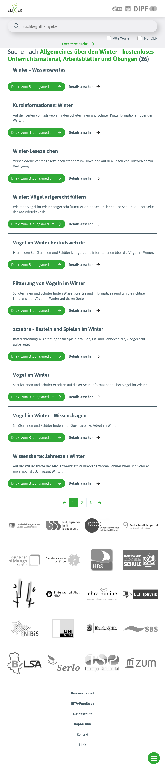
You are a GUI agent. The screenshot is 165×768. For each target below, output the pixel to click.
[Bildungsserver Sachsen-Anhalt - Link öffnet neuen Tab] (24, 663)
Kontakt (82, 734)
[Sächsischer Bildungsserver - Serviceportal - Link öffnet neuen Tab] (140, 628)
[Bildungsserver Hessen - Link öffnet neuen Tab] (24, 594)
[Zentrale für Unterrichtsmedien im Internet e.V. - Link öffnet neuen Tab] (140, 663)
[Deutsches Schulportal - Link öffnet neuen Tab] (140, 525)
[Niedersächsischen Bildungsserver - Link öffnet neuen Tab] (24, 628)
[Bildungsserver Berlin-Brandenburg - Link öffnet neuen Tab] (63, 525)
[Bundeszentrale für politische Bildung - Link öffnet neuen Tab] (102, 525)
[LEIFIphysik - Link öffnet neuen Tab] (140, 594)
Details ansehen (81, 87)
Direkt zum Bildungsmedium (33, 87)
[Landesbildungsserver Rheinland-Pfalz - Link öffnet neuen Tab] (102, 628)
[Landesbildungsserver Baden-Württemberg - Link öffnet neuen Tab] (24, 525)
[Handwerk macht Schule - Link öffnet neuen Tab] (140, 560)
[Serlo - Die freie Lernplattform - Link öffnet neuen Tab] (63, 663)
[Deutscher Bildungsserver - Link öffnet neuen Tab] (24, 560)
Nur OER (150, 38)
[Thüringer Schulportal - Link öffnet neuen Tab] (102, 663)
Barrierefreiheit (82, 693)
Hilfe (82, 745)
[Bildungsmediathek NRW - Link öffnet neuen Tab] (63, 594)
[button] (154, 758)
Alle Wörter (122, 38)
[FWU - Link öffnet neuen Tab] (63, 560)
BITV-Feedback (82, 703)
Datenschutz (82, 714)
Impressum (82, 724)
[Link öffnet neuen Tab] (145, 8)
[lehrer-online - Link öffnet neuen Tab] (102, 594)
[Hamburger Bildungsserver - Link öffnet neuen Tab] (102, 560)
